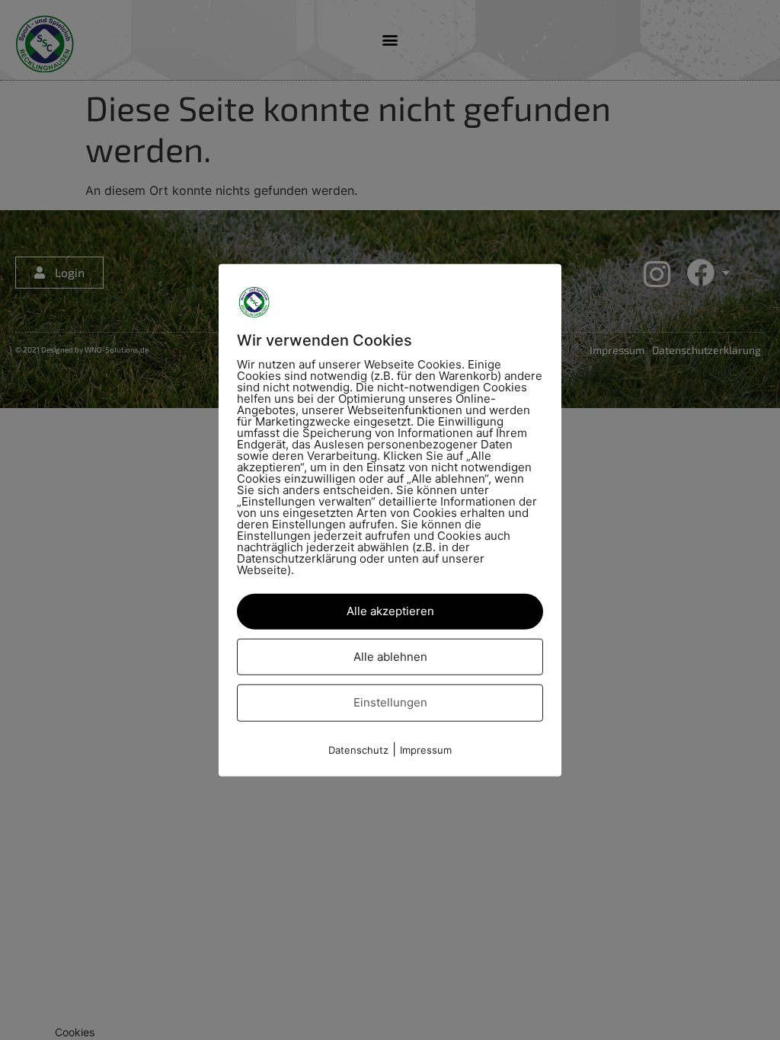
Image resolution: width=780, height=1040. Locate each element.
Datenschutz (358, 749)
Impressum (426, 749)
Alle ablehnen (390, 656)
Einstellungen (390, 702)
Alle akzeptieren (390, 611)
